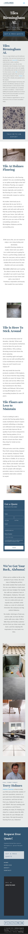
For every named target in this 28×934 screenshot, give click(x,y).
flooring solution (16, 247)
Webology (21, 932)
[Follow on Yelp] (10, 923)
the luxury (10, 93)
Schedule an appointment (12, 97)
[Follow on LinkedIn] (22, 923)
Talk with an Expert (14, 135)
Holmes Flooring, (10, 185)
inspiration (13, 282)
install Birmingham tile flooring (14, 82)
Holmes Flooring (8, 789)
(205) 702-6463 (10, 885)
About (7, 867)
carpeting (9, 356)
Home (6, 862)
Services (8, 865)
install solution (10, 585)
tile (16, 72)
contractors (14, 222)
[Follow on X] (14, 923)
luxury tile (14, 60)
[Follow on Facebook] (6, 923)
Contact (8, 870)
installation (13, 87)
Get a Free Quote (14, 34)
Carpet (20, 76)
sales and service (10, 381)
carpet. (6, 476)
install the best (13, 370)
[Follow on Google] (18, 923)
